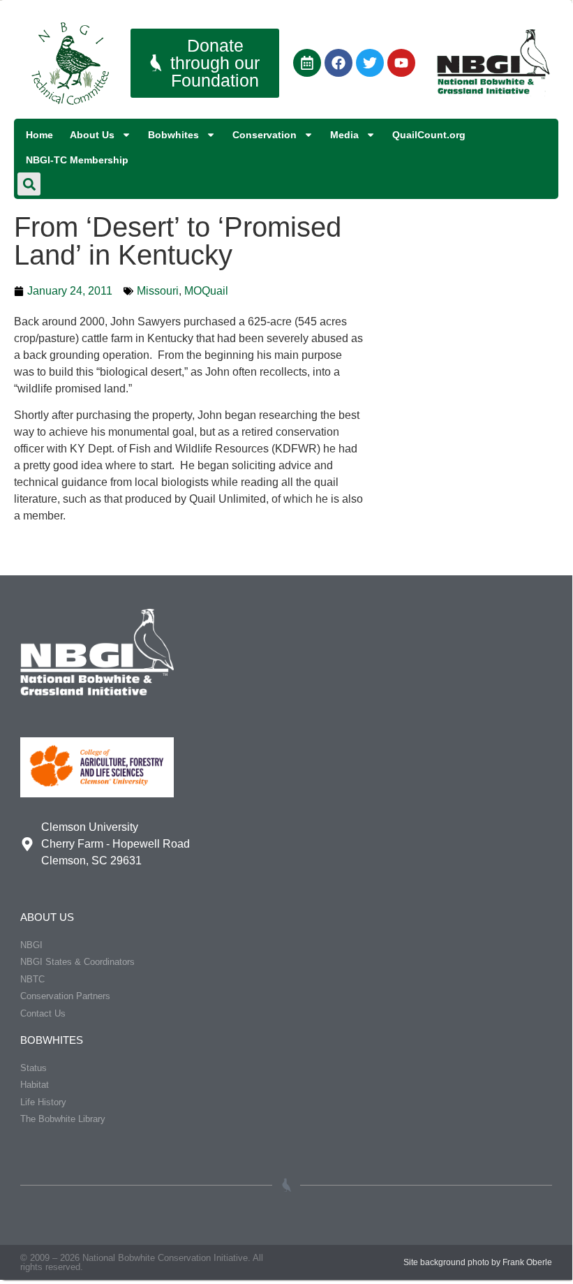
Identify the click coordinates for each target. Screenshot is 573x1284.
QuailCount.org (429, 134)
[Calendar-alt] (307, 63)
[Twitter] (370, 63)
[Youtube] (401, 63)
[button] (28, 183)
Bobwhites (173, 134)
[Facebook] (338, 63)
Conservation (264, 134)
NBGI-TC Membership (77, 159)
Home (39, 134)
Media (344, 134)
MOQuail (206, 291)
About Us (92, 134)
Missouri (158, 291)
